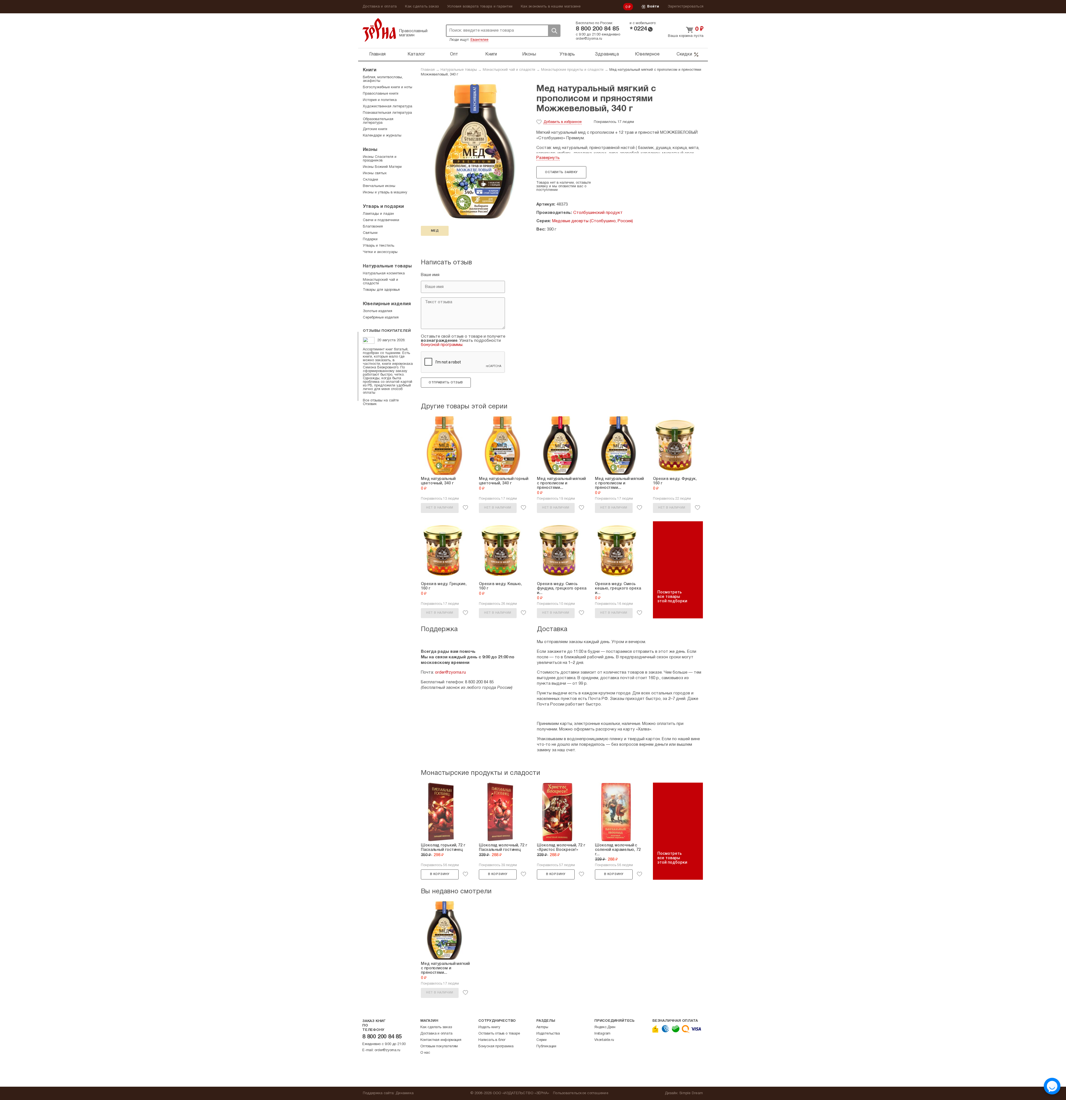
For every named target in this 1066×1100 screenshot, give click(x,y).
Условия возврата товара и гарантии (480, 6)
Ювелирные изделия (387, 304)
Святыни (370, 233)
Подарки (370, 239)
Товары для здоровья (381, 290)
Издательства (548, 1033)
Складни (370, 179)
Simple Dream (691, 1093)
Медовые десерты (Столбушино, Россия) (592, 221)
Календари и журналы (382, 135)
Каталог (416, 54)
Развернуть (548, 158)
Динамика (405, 1093)
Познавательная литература (387, 113)
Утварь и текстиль (378, 245)
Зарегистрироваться (686, 6)
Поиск (554, 30)
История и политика (380, 100)
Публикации (546, 1046)
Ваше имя (430, 275)
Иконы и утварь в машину (385, 192)
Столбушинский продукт (598, 213)
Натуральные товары (459, 70)
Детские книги (375, 129)
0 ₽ (628, 7)
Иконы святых (375, 173)
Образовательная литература (378, 121)
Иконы (529, 54)
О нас (425, 1053)
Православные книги (380, 93)
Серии (541, 1040)
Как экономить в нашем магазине (551, 6)
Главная (377, 54)
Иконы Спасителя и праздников (379, 158)
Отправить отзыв (446, 382)
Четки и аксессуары (380, 252)
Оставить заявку (561, 172)
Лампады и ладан (378, 214)
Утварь (567, 54)
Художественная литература (387, 106)
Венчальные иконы (379, 186)
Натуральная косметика (384, 273)
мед (435, 230)
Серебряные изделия (381, 317)
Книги (491, 54)
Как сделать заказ (422, 6)
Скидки (684, 54)
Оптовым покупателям (439, 1046)
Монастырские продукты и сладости (572, 70)
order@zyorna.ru (589, 39)
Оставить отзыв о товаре (499, 1033)
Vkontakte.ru (604, 1040)
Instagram (602, 1033)
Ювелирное (647, 54)
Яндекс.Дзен (604, 1027)
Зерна (379, 30)
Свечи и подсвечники (381, 220)
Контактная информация (440, 1040)
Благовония (373, 226)
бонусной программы (441, 345)
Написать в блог (492, 1040)
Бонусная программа (495, 1046)
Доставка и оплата (380, 6)
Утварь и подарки (383, 207)
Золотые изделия (377, 311)
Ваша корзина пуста (685, 36)
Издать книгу (489, 1027)
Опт (454, 54)
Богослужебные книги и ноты (387, 87)
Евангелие (479, 40)
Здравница (607, 54)
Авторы (542, 1027)
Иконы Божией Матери (382, 167)
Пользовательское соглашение (580, 1093)
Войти (653, 6)
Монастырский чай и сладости (509, 70)
